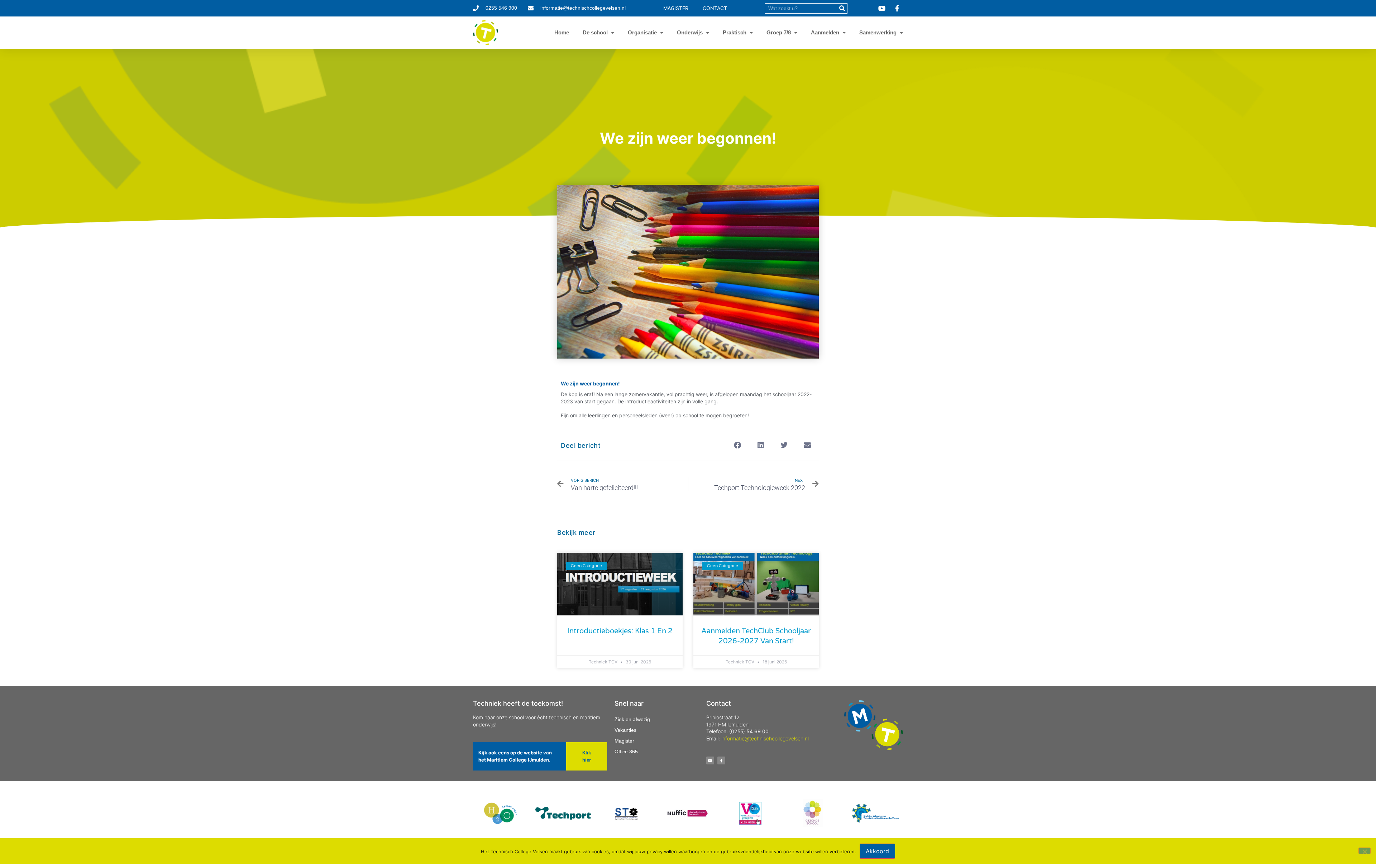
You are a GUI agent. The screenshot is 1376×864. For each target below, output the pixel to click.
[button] (737, 445)
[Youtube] (710, 760)
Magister (624, 741)
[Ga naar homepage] (485, 32)
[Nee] (1364, 851)
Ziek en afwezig (632, 719)
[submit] (842, 8)
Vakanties (625, 730)
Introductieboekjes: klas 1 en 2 (620, 631)
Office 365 (626, 751)
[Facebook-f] (721, 760)
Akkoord (877, 851)
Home (561, 32)
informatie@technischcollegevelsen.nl (765, 738)
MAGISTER (675, 8)
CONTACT (715, 8)
